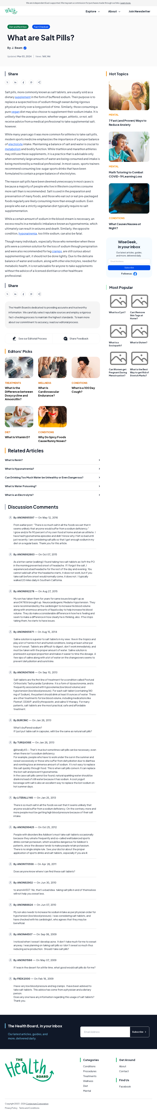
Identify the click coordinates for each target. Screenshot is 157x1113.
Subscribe (129, 268)
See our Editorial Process (32, 338)
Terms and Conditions (29, 1108)
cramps (57, 251)
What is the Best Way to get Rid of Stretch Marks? (139, 372)
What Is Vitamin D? (17, 437)
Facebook (125, 1086)
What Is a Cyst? (117, 312)
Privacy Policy (11, 1108)
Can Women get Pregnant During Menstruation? (118, 372)
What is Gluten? (138, 342)
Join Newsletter (139, 11)
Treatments (13, 382)
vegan (15, 111)
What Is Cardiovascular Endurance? (48, 391)
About (122, 1066)
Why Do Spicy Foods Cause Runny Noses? (52, 439)
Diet (7, 432)
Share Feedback (78, 338)
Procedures (89, 1071)
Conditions (79, 382)
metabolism (13, 149)
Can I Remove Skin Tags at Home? (137, 315)
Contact (124, 1071)
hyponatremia (28, 233)
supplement (23, 97)
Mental (114, 114)
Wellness (44, 382)
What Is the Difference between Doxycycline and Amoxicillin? (19, 393)
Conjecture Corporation (37, 1104)
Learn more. (125, 3)
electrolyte (15, 144)
